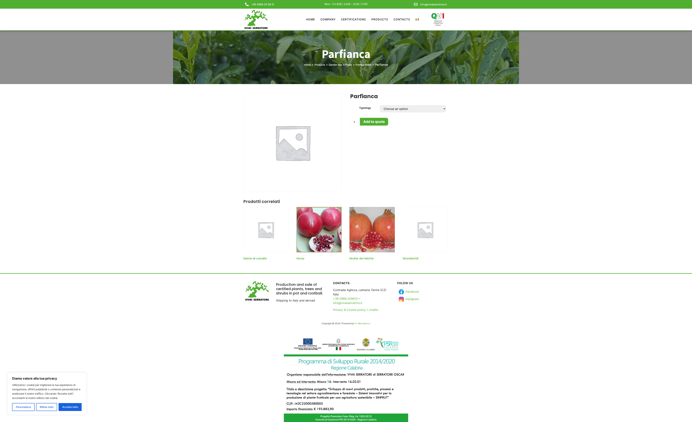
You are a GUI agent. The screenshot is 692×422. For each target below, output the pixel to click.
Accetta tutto (70, 406)
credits (373, 310)
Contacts (402, 19)
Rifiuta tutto (47, 406)
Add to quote (374, 121)
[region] (46, 394)
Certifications (353, 19)
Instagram (412, 299)
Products (379, 19)
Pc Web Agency (362, 323)
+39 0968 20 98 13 (262, 4)
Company (328, 19)
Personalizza (23, 406)
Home (310, 19)
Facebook (412, 291)
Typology (365, 108)
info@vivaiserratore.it (433, 4)
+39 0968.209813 (345, 298)
